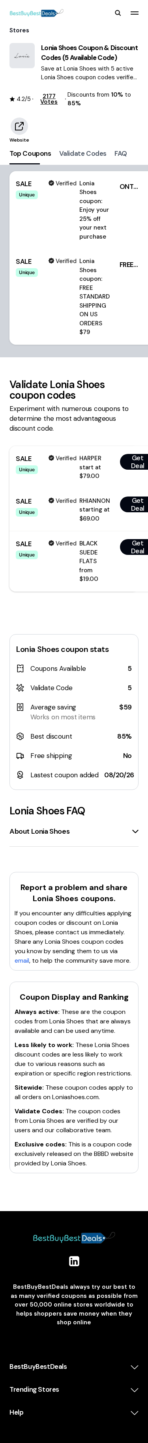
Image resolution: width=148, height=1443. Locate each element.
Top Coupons (30, 153)
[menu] (135, 13)
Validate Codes (83, 153)
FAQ (120, 153)
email (22, 960)
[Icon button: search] (118, 13)
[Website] (19, 126)
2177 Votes (49, 99)
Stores (19, 30)
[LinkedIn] (74, 1261)
